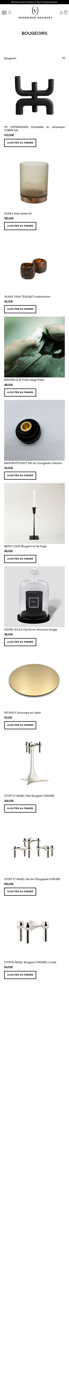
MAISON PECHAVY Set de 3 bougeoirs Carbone (33, 463)
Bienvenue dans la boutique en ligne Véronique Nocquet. (34, 2)
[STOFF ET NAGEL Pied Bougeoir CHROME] (34, 763)
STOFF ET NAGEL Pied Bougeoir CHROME (29, 795)
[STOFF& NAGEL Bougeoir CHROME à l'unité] (34, 929)
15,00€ (8, 717)
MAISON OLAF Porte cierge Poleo (24, 379)
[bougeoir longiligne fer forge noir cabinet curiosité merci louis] (34, 513)
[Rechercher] (10, 13)
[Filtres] (63, 58)
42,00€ (8, 301)
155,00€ (9, 218)
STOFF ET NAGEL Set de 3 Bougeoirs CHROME (32, 879)
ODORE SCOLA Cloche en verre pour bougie (30, 629)
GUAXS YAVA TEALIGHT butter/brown (27, 296)
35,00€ (8, 551)
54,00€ (8, 967)
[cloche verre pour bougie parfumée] (34, 596)
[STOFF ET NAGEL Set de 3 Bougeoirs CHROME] (34, 846)
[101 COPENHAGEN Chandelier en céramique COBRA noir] (34, 94)
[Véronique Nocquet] (35, 12)
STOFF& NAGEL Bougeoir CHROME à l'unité (30, 962)
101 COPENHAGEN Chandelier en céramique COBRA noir (34, 129)
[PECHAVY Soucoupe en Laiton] (34, 679)
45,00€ (8, 634)
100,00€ (9, 135)
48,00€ (8, 384)
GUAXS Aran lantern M (17, 213)
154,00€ (9, 800)
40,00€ (8, 468)
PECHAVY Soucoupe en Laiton (22, 712)
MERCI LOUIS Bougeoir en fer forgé (25, 546)
